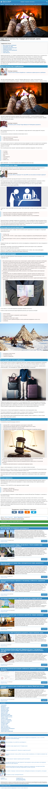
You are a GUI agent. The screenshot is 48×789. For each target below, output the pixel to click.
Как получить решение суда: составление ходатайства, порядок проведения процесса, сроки (22, 615)
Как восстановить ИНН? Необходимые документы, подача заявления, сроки (22, 632)
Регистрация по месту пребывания (10, 50)
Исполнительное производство (8, 728)
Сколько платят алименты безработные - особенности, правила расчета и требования (26, 72)
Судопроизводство (5, 729)
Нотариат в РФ (4, 724)
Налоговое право (4, 711)
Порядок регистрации (7, 48)
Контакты (32, 1)
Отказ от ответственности (22, 787)
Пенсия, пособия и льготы (6, 716)
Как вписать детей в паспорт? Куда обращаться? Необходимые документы (24, 124)
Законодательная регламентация (10, 47)
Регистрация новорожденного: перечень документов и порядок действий (21, 598)
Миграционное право (5, 714)
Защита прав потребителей (7, 731)
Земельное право (4, 726)
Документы (3, 706)
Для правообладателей (21, 779)
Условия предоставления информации (8, 787)
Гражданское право (4, 541)
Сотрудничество (19, 778)
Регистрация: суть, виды (8, 46)
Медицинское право (5, 722)
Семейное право (4, 718)
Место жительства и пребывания (9, 45)
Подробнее (44, 541)
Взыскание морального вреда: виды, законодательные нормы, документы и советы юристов (22, 563)
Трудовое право (4, 713)
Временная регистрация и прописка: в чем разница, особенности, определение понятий (23, 581)
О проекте (27, 1)
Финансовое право (5, 710)
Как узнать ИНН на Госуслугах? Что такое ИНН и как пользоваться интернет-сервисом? (27, 174)
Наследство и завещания (6, 720)
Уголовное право (4, 723)
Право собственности (5, 727)
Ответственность (6, 52)
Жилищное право (4, 709)
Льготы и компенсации (6, 719)
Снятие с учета (6, 51)
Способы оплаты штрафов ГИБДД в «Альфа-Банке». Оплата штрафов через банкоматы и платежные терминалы (21, 545)
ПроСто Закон (7, 1)
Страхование (3, 705)
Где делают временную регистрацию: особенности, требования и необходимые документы (23, 669)
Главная (22, 1)
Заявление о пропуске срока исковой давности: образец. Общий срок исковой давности (22, 687)
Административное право (6, 715)
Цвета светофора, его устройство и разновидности (15, 528)
